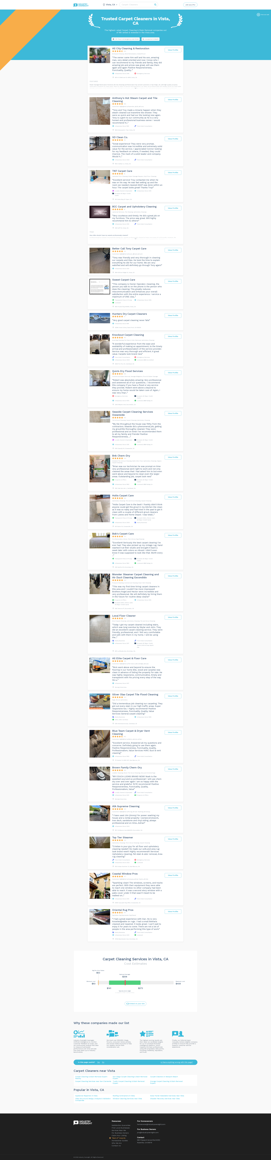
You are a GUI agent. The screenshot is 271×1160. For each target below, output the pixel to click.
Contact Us (116, 1146)
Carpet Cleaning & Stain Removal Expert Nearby (91, 1078)
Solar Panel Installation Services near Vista (167, 1096)
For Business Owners (120, 1133)
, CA (101, 1090)
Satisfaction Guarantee (121, 1125)
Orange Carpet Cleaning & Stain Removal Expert (166, 1082)
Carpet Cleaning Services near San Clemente (93, 1081)
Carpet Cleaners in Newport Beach (164, 1077)
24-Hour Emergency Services (127, 39)
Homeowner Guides (120, 1141)
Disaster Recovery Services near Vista (165, 1099)
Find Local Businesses (121, 1128)
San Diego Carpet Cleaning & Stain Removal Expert (130, 1078)
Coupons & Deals (151, 39)
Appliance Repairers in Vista (86, 1096)
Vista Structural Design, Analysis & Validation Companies (93, 1099)
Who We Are (117, 1143)
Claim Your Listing (119, 1135)
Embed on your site (137, 1004)
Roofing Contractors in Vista (124, 1096)
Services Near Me (119, 1130)
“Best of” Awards (118, 1138)
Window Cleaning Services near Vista (127, 1099)
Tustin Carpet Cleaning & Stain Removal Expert (128, 1082)
